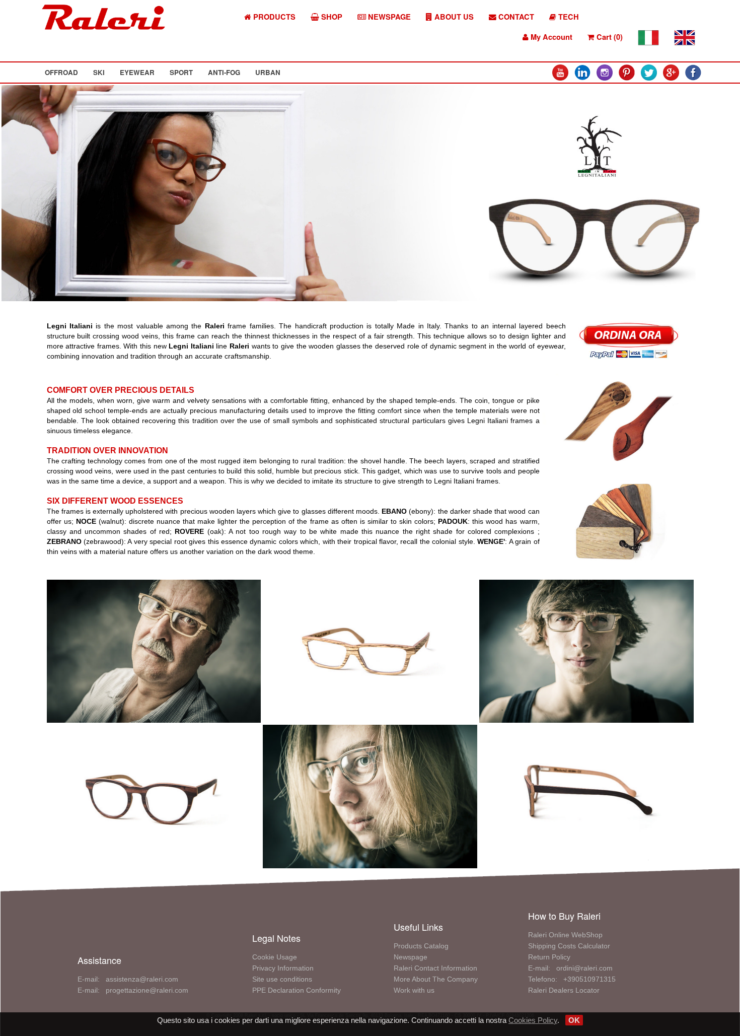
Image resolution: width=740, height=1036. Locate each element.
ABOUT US (453, 17)
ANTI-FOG (224, 72)
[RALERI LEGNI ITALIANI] (616, 416)
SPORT (181, 72)
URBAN (267, 72)
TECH (567, 17)
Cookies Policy (532, 1020)
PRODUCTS (273, 17)
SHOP (330, 17)
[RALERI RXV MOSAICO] (154, 650)
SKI (99, 72)
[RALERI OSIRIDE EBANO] (370, 795)
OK (574, 1020)
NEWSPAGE (388, 17)
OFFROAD (61, 72)
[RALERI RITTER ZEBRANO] (370, 650)
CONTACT (515, 17)
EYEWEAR (137, 72)
